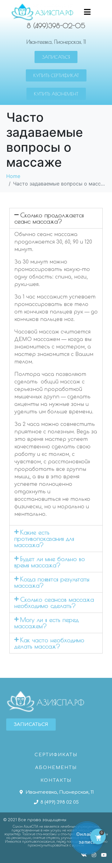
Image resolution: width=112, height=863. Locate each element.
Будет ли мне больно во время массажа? (49, 562)
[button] (56, 57)
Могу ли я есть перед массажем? (46, 622)
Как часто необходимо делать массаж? (49, 643)
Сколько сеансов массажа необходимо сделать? (54, 602)
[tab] (56, 218)
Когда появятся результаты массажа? (51, 582)
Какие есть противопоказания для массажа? (44, 538)
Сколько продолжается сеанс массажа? (49, 218)
